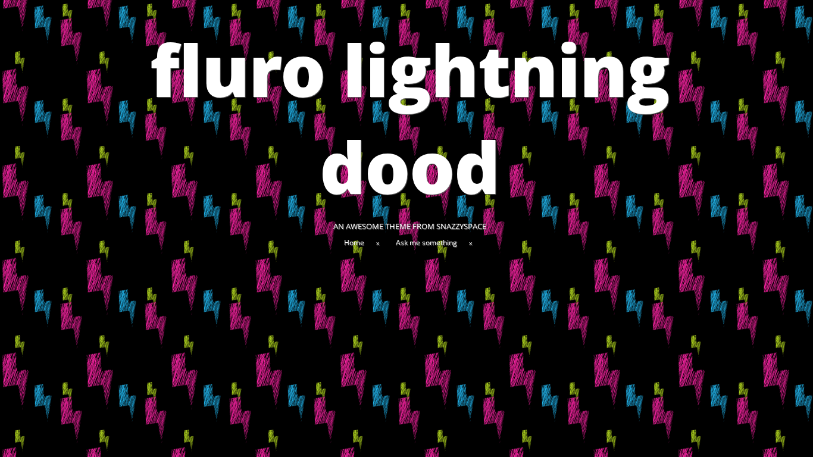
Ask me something (426, 242)
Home (354, 242)
